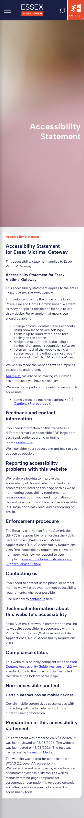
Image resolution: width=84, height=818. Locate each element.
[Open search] (63, 10)
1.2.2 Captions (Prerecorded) (43, 402)
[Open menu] (7, 10)
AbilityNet (13, 376)
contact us (24, 497)
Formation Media (39, 752)
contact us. (24, 442)
